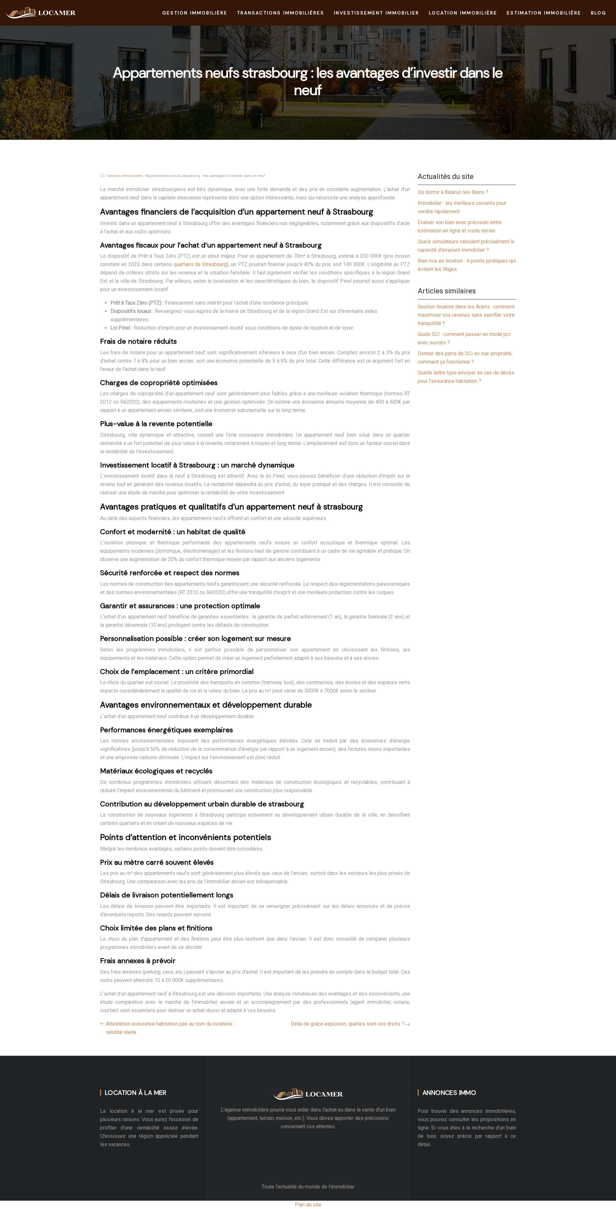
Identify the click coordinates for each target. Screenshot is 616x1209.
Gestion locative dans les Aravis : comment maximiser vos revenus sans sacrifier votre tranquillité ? (466, 315)
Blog (598, 13)
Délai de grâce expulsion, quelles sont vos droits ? (347, 1024)
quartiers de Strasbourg (200, 264)
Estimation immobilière (544, 13)
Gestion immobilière (194, 13)
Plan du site (308, 1205)
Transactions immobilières (280, 13)
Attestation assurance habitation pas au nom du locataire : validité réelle (170, 1028)
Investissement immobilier (376, 13)
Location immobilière (463, 13)
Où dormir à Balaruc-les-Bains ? (453, 192)
